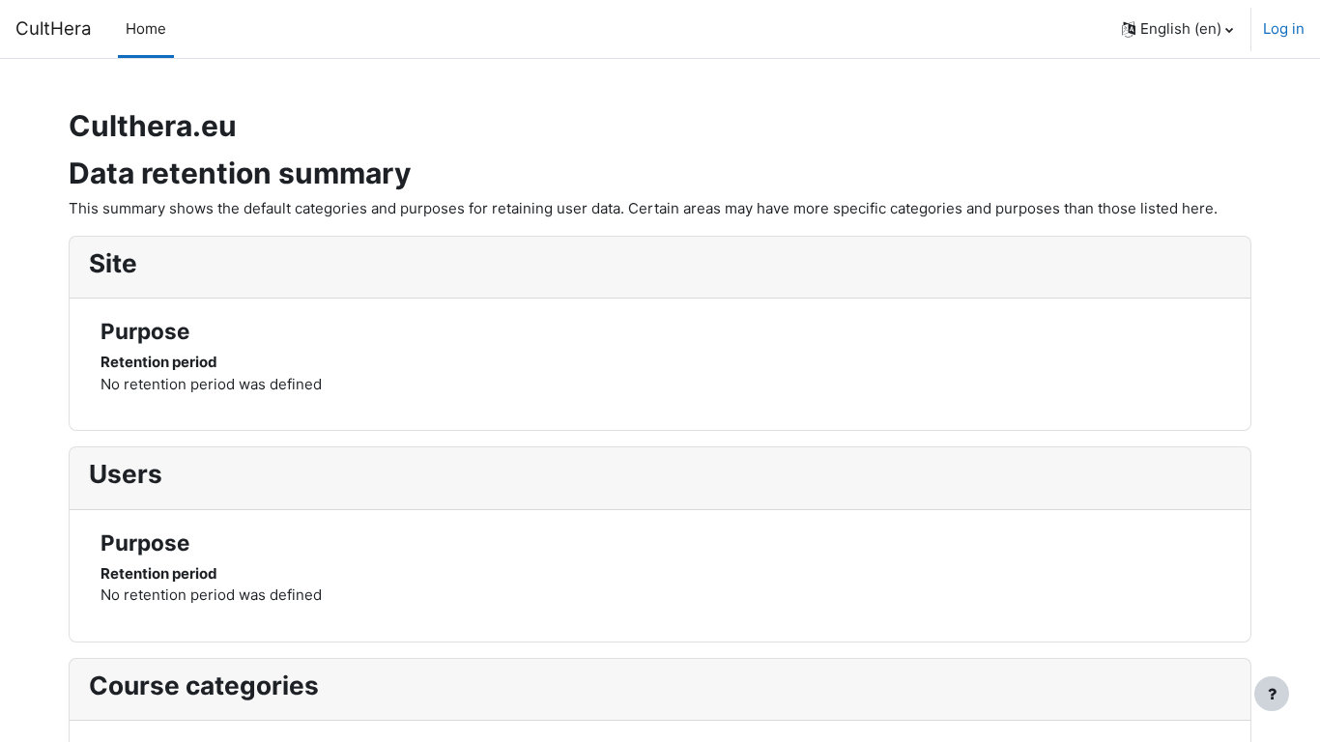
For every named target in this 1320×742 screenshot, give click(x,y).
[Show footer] (1271, 693)
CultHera (53, 28)
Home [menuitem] (146, 28)
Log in (1284, 28)
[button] (1177, 29)
